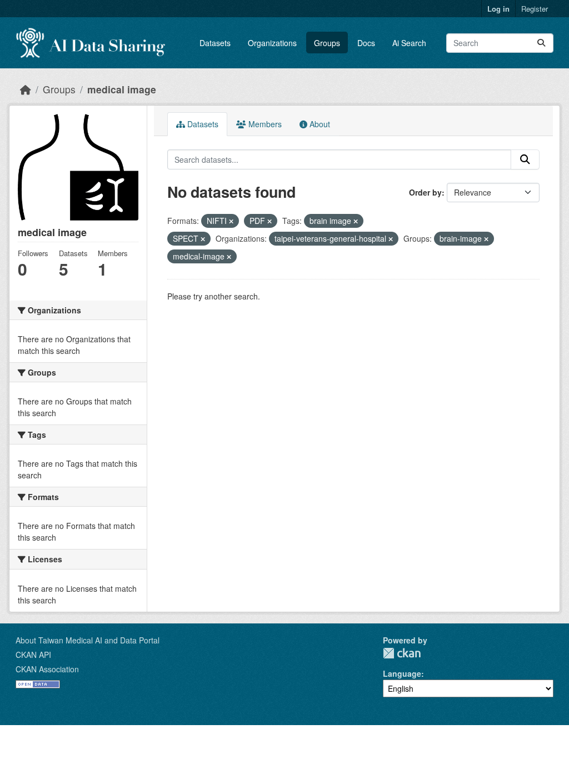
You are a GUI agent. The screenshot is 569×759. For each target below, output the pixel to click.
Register (534, 8)
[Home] (25, 89)
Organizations (272, 42)
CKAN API (33, 654)
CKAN (402, 653)
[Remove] (231, 221)
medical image (121, 89)
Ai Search (409, 42)
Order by (425, 192)
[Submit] (541, 43)
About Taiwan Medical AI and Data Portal (87, 640)
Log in (498, 8)
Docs (366, 42)
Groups (327, 42)
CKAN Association (47, 669)
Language (402, 673)
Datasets (215, 42)
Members (264, 123)
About (318, 123)
